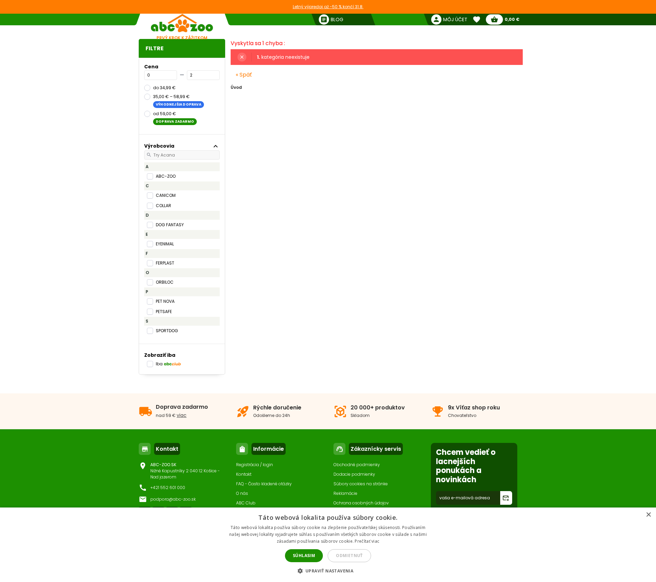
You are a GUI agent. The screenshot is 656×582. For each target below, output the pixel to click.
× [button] (648, 514)
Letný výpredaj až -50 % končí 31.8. (328, 7)
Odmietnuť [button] (349, 555)
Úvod (236, 87)
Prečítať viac (367, 541)
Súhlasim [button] (304, 555)
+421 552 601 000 (167, 487)
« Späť (244, 75)
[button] (328, 570)
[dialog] (328, 544)
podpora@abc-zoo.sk (173, 499)
